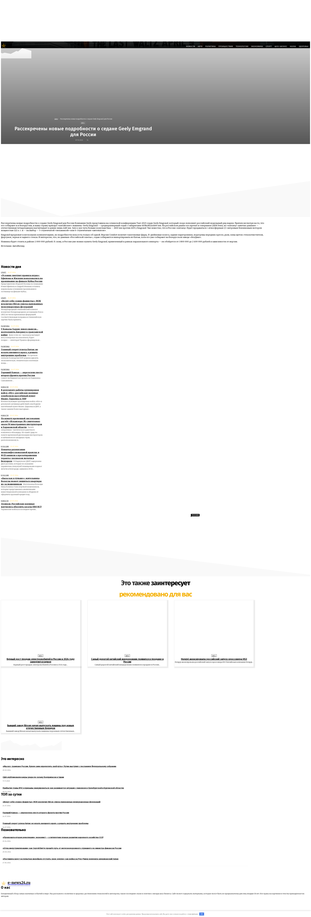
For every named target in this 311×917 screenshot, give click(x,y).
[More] (215, 149)
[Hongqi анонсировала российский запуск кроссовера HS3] (214, 628)
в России (5, 446)
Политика (5, 326)
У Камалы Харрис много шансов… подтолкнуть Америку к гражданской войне (22, 332)
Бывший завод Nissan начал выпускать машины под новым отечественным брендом (40, 727)
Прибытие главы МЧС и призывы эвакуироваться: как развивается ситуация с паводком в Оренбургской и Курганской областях (63, 788)
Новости (5, 387)
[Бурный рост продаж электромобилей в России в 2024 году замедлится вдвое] (40, 628)
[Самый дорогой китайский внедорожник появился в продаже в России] (127, 628)
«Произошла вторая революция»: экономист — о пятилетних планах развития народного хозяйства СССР (53, 837)
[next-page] (157, 736)
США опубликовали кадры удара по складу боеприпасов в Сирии (33, 777)
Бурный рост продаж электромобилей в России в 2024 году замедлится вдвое (40, 660)
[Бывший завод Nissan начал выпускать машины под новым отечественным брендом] (40, 694)
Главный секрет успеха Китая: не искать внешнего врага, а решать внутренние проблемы (19, 352)
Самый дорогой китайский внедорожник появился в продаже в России (127, 660)
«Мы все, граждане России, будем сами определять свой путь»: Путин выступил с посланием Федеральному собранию (59, 766)
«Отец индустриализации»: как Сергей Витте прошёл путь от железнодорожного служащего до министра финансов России (62, 848)
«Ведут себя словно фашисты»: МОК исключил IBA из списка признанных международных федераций (22, 304)
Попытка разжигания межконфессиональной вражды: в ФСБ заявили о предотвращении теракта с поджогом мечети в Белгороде (20, 455)
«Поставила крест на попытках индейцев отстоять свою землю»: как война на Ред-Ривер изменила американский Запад (60, 859)
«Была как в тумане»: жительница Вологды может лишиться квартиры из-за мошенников (21, 481)
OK (202, 914)
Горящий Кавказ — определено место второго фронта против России (36, 813)
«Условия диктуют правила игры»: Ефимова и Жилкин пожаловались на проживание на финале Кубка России (22, 278)
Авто (56, 119)
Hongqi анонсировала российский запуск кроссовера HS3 (214, 659)
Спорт (3, 272)
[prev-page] (154, 736)
